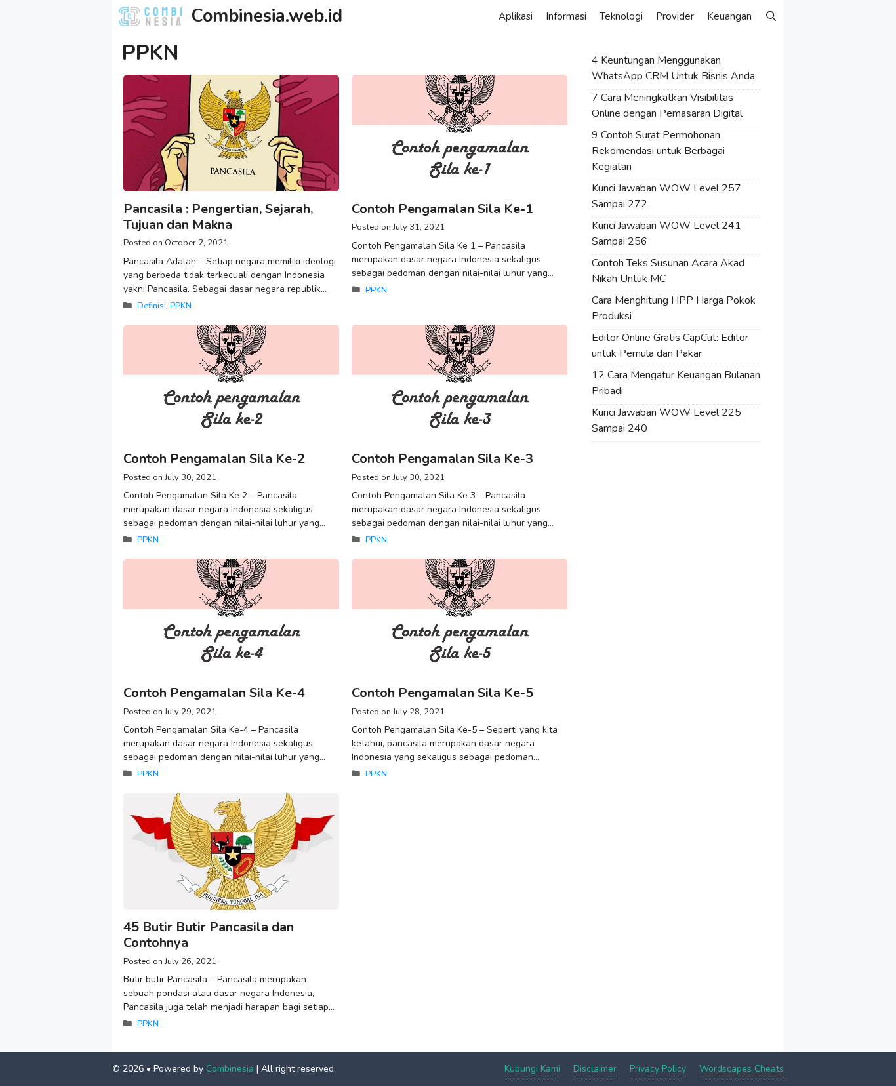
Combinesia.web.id (267, 16)
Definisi (151, 306)
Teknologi (621, 16)
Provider (675, 16)
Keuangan (729, 16)
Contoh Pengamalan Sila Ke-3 (442, 459)
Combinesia (230, 1068)
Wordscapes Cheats (741, 1068)
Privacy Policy (658, 1068)
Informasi (566, 16)
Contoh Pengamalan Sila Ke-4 (214, 693)
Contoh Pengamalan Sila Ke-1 (442, 209)
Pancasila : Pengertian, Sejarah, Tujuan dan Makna (218, 216)
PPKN (181, 306)
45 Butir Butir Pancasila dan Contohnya (208, 935)
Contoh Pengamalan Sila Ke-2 (214, 459)
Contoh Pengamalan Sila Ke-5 (442, 693)
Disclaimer (595, 1068)
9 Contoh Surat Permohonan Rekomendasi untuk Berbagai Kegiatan (658, 151)
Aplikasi (516, 16)
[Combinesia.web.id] (153, 16)
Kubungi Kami (532, 1068)
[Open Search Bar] (771, 16)
